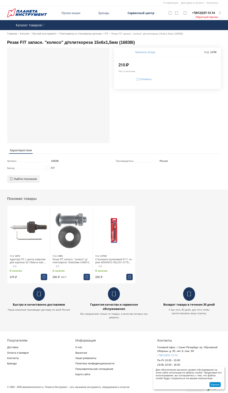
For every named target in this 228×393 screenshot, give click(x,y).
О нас (78, 347)
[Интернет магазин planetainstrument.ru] (27, 12)
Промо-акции (70, 13)
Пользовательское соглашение (94, 369)
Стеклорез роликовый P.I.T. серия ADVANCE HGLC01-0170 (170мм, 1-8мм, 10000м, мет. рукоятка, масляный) (114, 261)
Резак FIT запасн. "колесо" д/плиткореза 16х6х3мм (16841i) (71, 261)
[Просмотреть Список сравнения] (176, 13)
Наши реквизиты (85, 358)
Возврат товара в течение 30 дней (189, 304)
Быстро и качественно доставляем (39, 304)
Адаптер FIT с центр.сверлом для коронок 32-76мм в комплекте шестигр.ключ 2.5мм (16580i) (27, 261)
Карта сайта (82, 374)
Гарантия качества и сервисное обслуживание (114, 307)
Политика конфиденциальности (95, 363)
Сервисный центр (141, 13)
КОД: (207, 52)
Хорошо (215, 384)
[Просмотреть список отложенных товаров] (170, 13)
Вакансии (81, 352)
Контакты (13, 358)
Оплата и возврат (18, 352)
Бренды (104, 13)
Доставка (12, 347)
